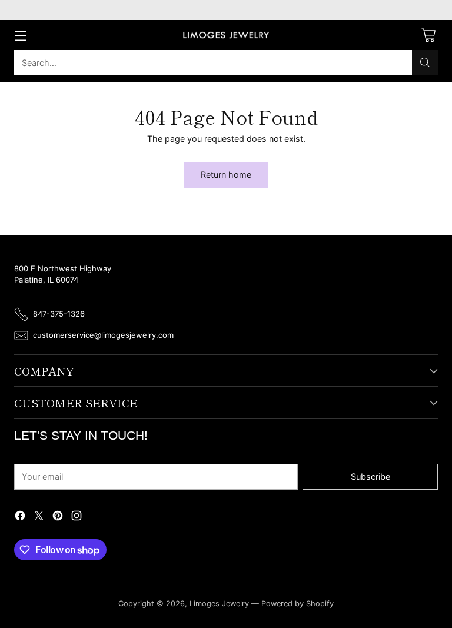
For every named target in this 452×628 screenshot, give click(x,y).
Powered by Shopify (297, 603)
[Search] (425, 62)
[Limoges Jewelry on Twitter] (39, 517)
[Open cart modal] (428, 35)
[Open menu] (20, 35)
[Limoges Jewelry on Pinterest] (58, 517)
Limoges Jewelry (219, 603)
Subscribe (370, 476)
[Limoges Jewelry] (226, 35)
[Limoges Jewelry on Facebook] (20, 517)
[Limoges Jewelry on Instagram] (76, 517)
